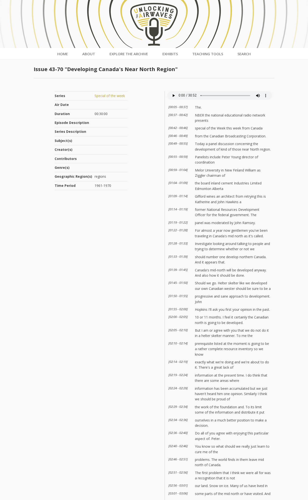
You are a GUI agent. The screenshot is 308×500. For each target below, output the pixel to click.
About (88, 53)
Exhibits (170, 53)
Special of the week (110, 95)
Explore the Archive (128, 53)
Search (244, 53)
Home (62, 53)
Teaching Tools (207, 53)
